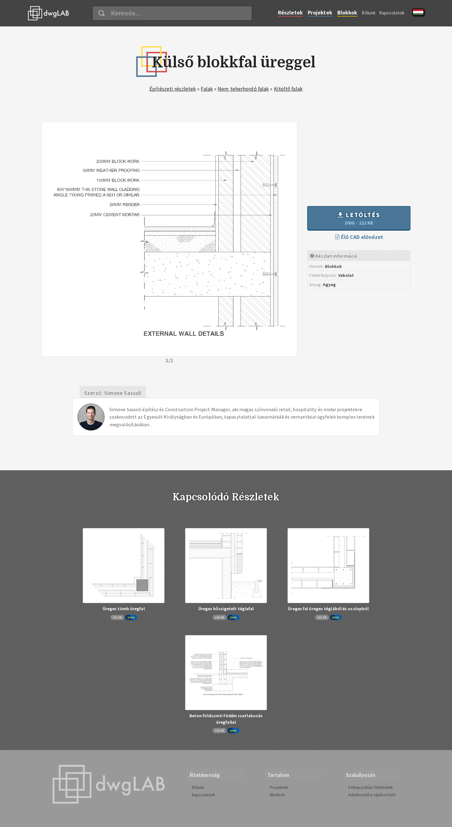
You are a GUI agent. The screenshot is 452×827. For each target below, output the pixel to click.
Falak (207, 88)
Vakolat (346, 275)
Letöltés (362, 218)
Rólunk (368, 13)
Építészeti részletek (172, 88)
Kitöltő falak (288, 88)
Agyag (329, 284)
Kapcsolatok (391, 13)
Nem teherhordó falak (243, 88)
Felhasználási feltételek (370, 787)
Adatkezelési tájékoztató (372, 794)
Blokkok (347, 12)
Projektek (320, 12)
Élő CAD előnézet (361, 237)
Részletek (290, 12)
